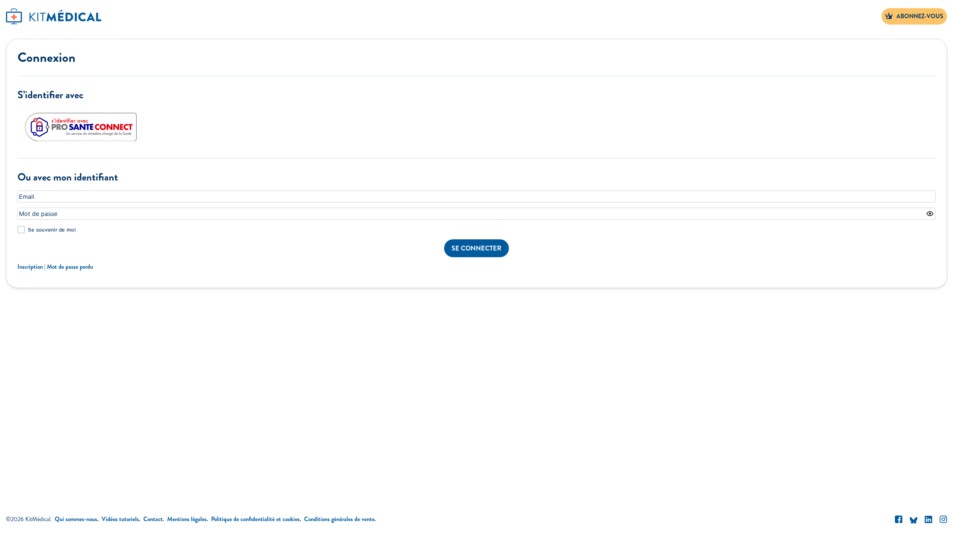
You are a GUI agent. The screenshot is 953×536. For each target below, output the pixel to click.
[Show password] (930, 214)
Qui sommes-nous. (77, 519)
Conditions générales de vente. (340, 519)
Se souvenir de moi (52, 230)
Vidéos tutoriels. (121, 519)
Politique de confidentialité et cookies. (256, 519)
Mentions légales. (187, 519)
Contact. (153, 519)
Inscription (30, 266)
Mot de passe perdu (70, 266)
